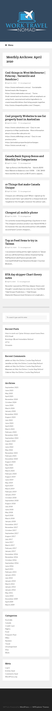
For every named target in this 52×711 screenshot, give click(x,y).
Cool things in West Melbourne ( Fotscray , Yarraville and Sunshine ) (25, 76)
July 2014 (9, 578)
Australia (8, 620)
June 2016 (9, 566)
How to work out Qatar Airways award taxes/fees (24, 333)
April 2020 (9, 468)
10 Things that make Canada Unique (22, 186)
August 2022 (10, 441)
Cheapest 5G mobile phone (21, 212)
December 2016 (11, 554)
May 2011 (9, 593)
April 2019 (9, 486)
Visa (7, 650)
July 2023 (9, 420)
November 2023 (11, 414)
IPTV (7, 342)
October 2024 (10, 402)
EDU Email (9, 336)
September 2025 (11, 387)
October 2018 (10, 498)
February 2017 (11, 548)
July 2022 (9, 444)
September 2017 (11, 533)
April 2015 (9, 569)
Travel (7, 644)
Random (8, 641)
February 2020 (11, 474)
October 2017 (10, 530)
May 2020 (9, 465)
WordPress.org (11, 677)
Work (7, 653)
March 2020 (10, 471)
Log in (7, 668)
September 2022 (11, 438)
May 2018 (9, 512)
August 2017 (10, 536)
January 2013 (10, 587)
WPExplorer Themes (41, 707)
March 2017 (10, 545)
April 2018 (9, 515)
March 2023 (10, 429)
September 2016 (11, 563)
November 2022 (11, 435)
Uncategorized (25, 83)
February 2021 (11, 456)
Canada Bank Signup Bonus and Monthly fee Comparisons (24, 157)
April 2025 (9, 396)
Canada (8, 623)
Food (7, 632)
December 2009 (11, 599)
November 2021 (11, 453)
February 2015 (11, 572)
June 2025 (9, 390)
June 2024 (9, 405)
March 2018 (10, 518)
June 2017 (9, 542)
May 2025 (9, 393)
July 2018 (9, 506)
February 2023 (11, 432)
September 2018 (11, 500)
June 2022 (9, 447)
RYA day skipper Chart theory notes (23, 276)
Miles (7, 638)
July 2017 (9, 539)
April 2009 (9, 602)
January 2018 (10, 521)
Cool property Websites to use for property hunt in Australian (25, 117)
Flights (7, 629)
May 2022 (9, 450)
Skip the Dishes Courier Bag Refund (27, 360)
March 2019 (10, 489)
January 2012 (10, 590)
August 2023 (10, 417)
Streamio (8, 345)
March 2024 (10, 408)
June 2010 (9, 596)
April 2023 (9, 426)
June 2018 (9, 509)
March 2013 (10, 584)
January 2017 (10, 551)
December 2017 (11, 524)
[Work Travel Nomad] (26, 21)
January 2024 (10, 411)
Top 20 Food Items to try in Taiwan (21, 242)
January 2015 (10, 575)
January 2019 (10, 495)
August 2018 (10, 503)
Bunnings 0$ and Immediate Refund (19, 339)
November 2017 (11, 527)
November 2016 (11, 557)
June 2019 (9, 480)
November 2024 (11, 399)
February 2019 (11, 492)
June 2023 (9, 423)
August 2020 (10, 462)
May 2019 (9, 483)
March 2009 (10, 605)
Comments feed (11, 674)
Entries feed (10, 671)
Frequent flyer (11, 635)
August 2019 (10, 477)
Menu (10, 45)
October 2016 (10, 560)
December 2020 (11, 459)
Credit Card (9, 626)
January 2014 (10, 581)
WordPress (24, 707)
